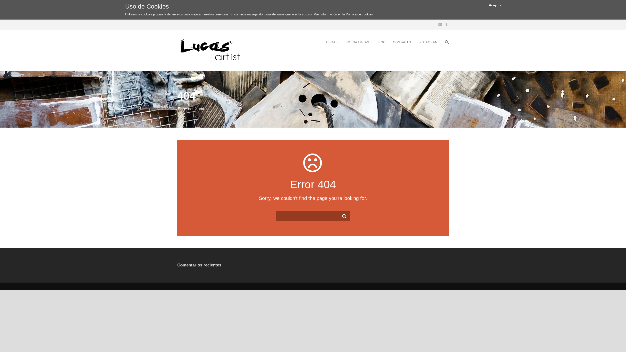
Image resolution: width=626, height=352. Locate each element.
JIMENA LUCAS (357, 42)
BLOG (381, 42)
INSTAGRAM (428, 42)
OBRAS (332, 42)
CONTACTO (402, 42)
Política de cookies (359, 14)
